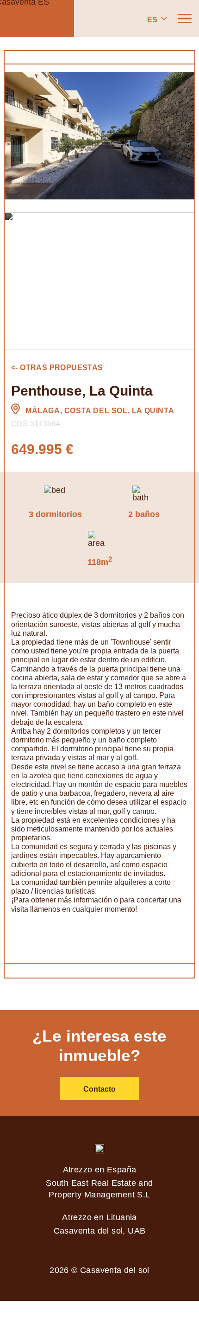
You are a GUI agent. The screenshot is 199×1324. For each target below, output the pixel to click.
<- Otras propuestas (57, 367)
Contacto (99, 1089)
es (152, 20)
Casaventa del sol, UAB (100, 1230)
